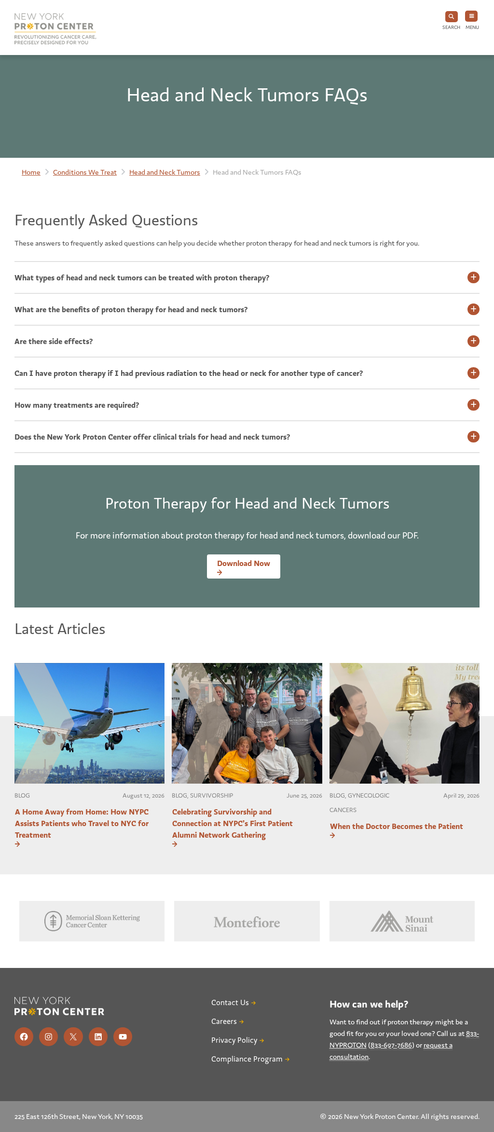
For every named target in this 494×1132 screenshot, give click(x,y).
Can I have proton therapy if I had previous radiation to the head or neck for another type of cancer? (188, 373)
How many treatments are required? (76, 405)
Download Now (243, 563)
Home (31, 172)
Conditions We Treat (85, 172)
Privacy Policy (234, 1040)
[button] (451, 20)
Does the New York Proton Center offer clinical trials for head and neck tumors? (152, 437)
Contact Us (230, 1002)
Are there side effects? (53, 341)
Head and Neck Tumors (164, 172)
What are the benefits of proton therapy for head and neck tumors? (131, 309)
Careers (224, 1021)
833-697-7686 (391, 1044)
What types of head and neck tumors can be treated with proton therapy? (142, 277)
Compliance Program (247, 1059)
